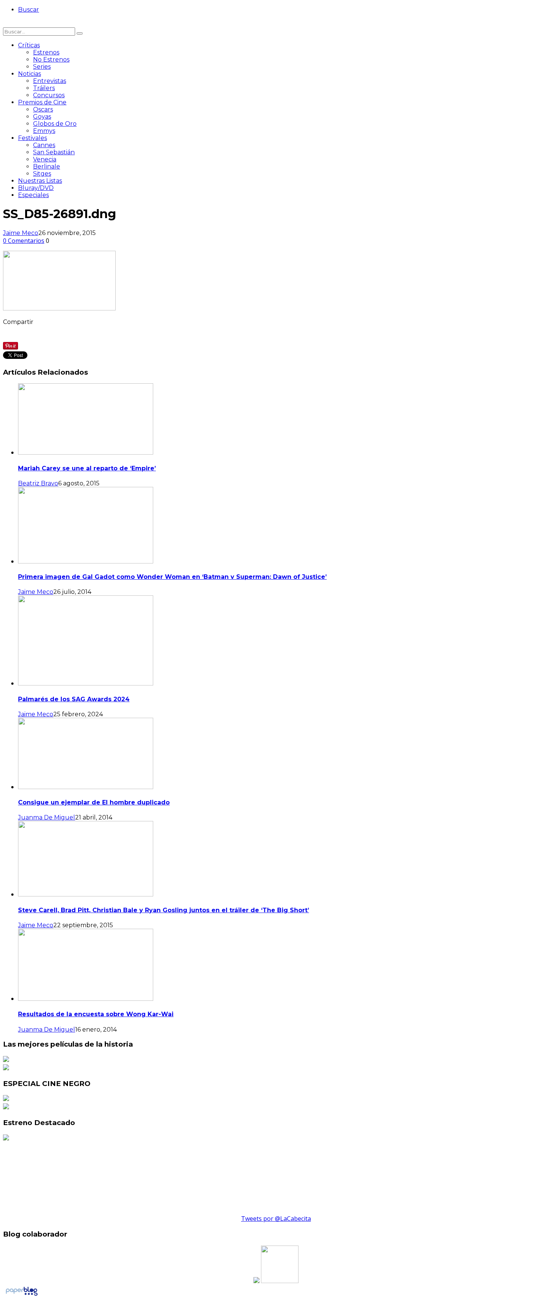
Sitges (42, 173)
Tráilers (44, 88)
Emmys (44, 130)
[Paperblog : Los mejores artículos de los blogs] (21, 1295)
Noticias (29, 73)
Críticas (29, 45)
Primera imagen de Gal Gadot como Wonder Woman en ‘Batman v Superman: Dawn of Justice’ (172, 576)
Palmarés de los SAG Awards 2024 (74, 699)
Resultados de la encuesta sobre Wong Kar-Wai (95, 1014)
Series (42, 66)
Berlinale (46, 166)
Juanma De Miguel (46, 817)
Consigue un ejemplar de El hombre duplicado (94, 802)
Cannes (44, 145)
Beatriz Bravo (38, 483)
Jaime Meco (20, 232)
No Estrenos (51, 59)
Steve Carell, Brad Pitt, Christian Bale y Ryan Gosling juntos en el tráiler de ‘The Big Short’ (163, 910)
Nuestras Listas (40, 180)
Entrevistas (49, 80)
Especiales (33, 195)
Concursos (49, 95)
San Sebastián (54, 152)
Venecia (44, 159)
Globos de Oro (55, 123)
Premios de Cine (42, 102)
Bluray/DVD (36, 187)
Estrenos (46, 52)
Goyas (42, 116)
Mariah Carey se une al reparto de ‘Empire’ (87, 468)
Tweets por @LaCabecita (276, 1218)
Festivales (32, 138)
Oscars (43, 109)
